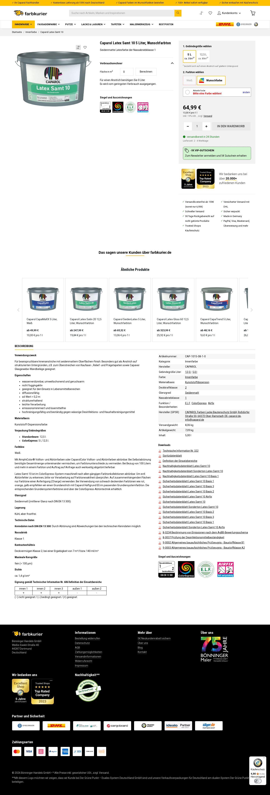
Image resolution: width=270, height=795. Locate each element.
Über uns (143, 643)
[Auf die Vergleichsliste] (78, 47)
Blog (140, 647)
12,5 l (188, 371)
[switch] (258, 781)
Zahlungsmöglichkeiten (88, 652)
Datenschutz (82, 643)
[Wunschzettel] (210, 13)
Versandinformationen (88, 656)
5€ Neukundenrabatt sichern (154, 638)
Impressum (81, 665)
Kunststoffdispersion (197, 382)
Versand (208, 116)
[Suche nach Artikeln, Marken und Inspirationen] (177, 13)
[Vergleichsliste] (201, 13)
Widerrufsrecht (83, 661)
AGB (77, 647)
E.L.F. (187, 403)
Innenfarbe (191, 361)
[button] (229, 13)
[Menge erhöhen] (206, 126)
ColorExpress (199, 403)
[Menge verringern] (188, 126)
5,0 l (194, 371)
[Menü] (264, 758)
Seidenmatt (192, 392)
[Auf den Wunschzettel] (85, 47)
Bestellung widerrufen (87, 638)
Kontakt (142, 652)
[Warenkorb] (252, 13)
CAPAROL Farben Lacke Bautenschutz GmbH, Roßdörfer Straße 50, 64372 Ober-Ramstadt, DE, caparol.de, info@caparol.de (217, 416)
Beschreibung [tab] (24, 346)
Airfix (211, 403)
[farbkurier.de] (31, 13)
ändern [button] (246, 92)
